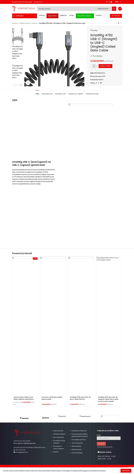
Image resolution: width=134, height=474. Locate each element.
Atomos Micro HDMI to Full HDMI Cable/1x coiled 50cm (24, 398)
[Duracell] (88, 418)
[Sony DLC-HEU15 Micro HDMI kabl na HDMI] (53, 326)
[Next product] (121, 23)
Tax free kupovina (77, 443)
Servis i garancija (58, 437)
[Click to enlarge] (28, 82)
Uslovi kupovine (58, 430)
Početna (14, 23)
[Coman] (109, 418)
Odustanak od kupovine (78, 430)
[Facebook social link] (107, 2)
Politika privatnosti (59, 434)
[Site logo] (23, 8)
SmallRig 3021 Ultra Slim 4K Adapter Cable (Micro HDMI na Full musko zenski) (108, 399)
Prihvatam (125, 470)
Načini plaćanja (76, 446)
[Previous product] (116, 23)
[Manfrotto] (24, 418)
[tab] (37, 93)
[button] (15, 85)
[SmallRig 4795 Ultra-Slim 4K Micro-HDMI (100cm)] (81, 326)
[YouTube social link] (111, 2)
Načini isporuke (76, 449)
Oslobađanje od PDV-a (78, 439)
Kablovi (34, 23)
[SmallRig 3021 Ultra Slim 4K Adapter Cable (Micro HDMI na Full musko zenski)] (109, 326)
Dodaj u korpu (105, 66)
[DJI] (67, 418)
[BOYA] (45, 418)
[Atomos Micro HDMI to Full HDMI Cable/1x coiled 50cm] (25, 326)
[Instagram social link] (109, 2)
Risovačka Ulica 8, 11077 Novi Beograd (22, 2)
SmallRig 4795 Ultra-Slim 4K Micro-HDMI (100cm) (80, 398)
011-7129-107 (116, 16)
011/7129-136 (20, 450)
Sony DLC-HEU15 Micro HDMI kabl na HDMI (52, 398)
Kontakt (55, 452)
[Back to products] (119, 23)
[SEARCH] (114, 9)
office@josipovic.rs (38, 2)
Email (98, 435)
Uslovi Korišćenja (76, 453)
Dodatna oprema (24, 23)
